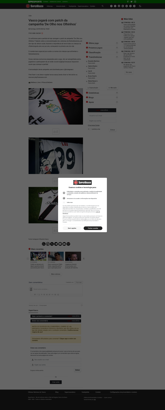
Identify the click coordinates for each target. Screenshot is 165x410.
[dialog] (82, 205)
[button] (82, 202)
